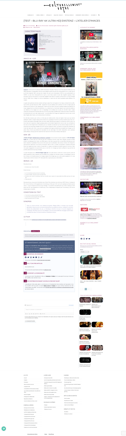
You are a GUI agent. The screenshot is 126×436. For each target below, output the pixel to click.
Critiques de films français (29, 414)
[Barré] (31, 314)
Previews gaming (67, 382)
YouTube (89, 200)
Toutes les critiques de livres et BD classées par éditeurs (53, 383)
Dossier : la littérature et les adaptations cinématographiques (52, 397)
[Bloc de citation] (37, 314)
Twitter (53, 276)
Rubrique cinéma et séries (29, 407)
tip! (84, 209)
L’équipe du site (27, 386)
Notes (81, 249)
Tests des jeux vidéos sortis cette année (71, 377)
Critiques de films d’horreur (29, 420)
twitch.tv (98, 199)
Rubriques (30, 15)
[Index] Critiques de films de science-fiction (97, 354)
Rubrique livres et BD (48, 377)
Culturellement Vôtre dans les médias (31, 388)
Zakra (45, 434)
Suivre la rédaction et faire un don (30, 401)
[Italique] (28, 314)
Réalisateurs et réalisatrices (29, 410)
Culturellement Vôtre (32, 434)
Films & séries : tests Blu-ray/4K (49, 25)
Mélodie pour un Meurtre (39, 137)
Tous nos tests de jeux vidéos (69, 380)
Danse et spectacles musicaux (50, 407)
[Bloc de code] (39, 314)
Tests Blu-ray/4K (69, 15)
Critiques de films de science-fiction (30, 423)
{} (42, 313)
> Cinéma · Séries (39, 15)
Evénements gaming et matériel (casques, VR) (72, 385)
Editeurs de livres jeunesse (49, 394)
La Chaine (47, 137)
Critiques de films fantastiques (30, 425)
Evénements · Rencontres (82, 15)
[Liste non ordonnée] (35, 314)
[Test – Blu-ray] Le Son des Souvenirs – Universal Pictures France (91, 266)
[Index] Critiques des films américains (96, 331)
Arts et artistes (67, 398)
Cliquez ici (44, 44)
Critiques (48, 15)
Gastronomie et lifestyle (69, 404)
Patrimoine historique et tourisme (71, 402)
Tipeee (53, 285)
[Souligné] (30, 314)
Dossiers (93, 15)
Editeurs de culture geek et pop (50, 392)
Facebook (48, 276)
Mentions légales (27, 394)
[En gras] (26, 314)
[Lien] (41, 314)
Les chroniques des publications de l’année (52, 380)
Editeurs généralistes (48, 385)
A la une (39, 25)
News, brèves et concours (29, 384)
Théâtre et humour (48, 409)
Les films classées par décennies (30, 412)
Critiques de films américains (29, 416)
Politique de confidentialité (29, 396)
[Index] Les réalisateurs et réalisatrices (96, 306)
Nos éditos (66, 411)
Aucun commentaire (30, 25)
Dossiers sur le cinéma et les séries (30, 427)
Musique (45, 404)
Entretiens (26, 382)
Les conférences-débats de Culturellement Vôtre (32, 391)
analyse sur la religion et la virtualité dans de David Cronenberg (49, 219)
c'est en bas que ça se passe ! (43, 260)
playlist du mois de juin (86, 41)
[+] (44, 313)
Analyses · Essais (58, 15)
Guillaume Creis (28, 27)
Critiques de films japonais (29, 418)
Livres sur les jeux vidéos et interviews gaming (71, 391)
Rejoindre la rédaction (28, 398)
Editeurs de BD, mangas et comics (50, 390)
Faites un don (47, 285)
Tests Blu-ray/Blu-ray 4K (62, 25)
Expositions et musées (68, 400)
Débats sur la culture (68, 413)
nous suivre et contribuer (45, 248)
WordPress (51, 434)
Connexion (71, 305)
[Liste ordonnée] (33, 314)
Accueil (25, 377)
